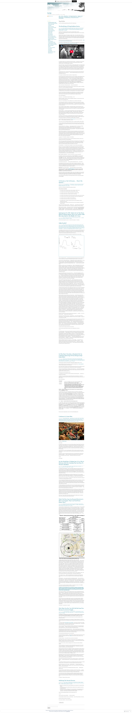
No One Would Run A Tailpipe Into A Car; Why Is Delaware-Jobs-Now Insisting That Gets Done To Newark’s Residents (71, 463)
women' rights (76, 420)
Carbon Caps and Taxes (80, 418)
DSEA (64, 225)
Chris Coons (75, 360)
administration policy (64, 359)
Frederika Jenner (70, 225)
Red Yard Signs (66, 505)
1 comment (70, 218)
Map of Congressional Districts (52, 44)
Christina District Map (51, 24)
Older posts (61, 702)
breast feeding (72, 418)
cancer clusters (69, 359)
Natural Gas (82, 504)
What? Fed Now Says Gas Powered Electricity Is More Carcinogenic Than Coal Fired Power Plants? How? (71, 500)
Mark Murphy (72, 226)
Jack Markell (69, 226)
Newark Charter (77, 217)
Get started (74, 1)
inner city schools (61, 226)
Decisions (82, 184)
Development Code (70, 217)
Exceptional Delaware (51, 38)
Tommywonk (50, 49)
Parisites (49, 46)
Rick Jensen (64, 218)
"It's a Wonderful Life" (67, 184)
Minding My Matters (51, 45)
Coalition (77, 504)
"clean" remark (65, 682)
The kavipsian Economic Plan (73, 16)
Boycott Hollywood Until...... (66, 418)
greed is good (82, 225)
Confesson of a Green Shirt (65, 416)
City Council (76, 184)
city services (79, 184)
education (67, 225)
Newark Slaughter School (78, 29)
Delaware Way (64, 441)
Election (63, 683)
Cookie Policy (68, 711)
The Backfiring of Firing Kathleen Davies (69, 26)
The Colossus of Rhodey (51, 47)
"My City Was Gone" (72, 184)
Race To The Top (75, 228)
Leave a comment (70, 505)
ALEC (64, 466)
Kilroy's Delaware (50, 41)
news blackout (79, 466)
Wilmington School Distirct (65, 29)
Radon (71, 635)
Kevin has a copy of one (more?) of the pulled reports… (72, 40)
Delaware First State (51, 26)
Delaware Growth (66, 419)
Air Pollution (72, 360)
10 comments (65, 30)
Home (59, 16)
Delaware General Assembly (52, 27)
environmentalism (61, 504)
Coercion (64, 421)
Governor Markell (78, 225)
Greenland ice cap (82, 359)
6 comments (70, 683)
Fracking (80, 504)
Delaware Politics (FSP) (51, 30)
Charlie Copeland (73, 359)
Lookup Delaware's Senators (52, 43)
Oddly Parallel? (63, 223)
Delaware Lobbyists (70, 419)
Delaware (70, 466)
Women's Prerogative (80, 420)
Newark (74, 29)
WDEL (68, 218)
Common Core (65, 228)
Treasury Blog (50, 50)
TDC (79, 217)
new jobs (75, 226)
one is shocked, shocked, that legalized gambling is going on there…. (68, 43)
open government (67, 504)
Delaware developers (65, 217)
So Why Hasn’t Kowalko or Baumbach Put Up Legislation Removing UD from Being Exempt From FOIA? (70, 355)
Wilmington (60, 29)
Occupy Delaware (67, 360)
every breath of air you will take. (68, 622)
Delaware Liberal (50, 28)
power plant (68, 421)
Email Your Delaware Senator (52, 37)
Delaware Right (50, 31)
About (62, 16)
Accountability (60, 359)
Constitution (49, 25)
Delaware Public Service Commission (65, 420)
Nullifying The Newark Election (67, 680)
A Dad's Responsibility (66, 611)
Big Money (61, 421)
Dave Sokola (71, 29)
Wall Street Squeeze (73, 421)
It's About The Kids (65, 226)
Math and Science (72, 420)
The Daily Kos (50, 48)
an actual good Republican (72, 611)
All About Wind (66, 16)
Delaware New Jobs (75, 419)
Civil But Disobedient (78, 611)
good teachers (74, 225)
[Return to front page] (66, 11)
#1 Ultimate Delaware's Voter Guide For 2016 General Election (52, 23)
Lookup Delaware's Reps (51, 42)
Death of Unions (67, 466)
